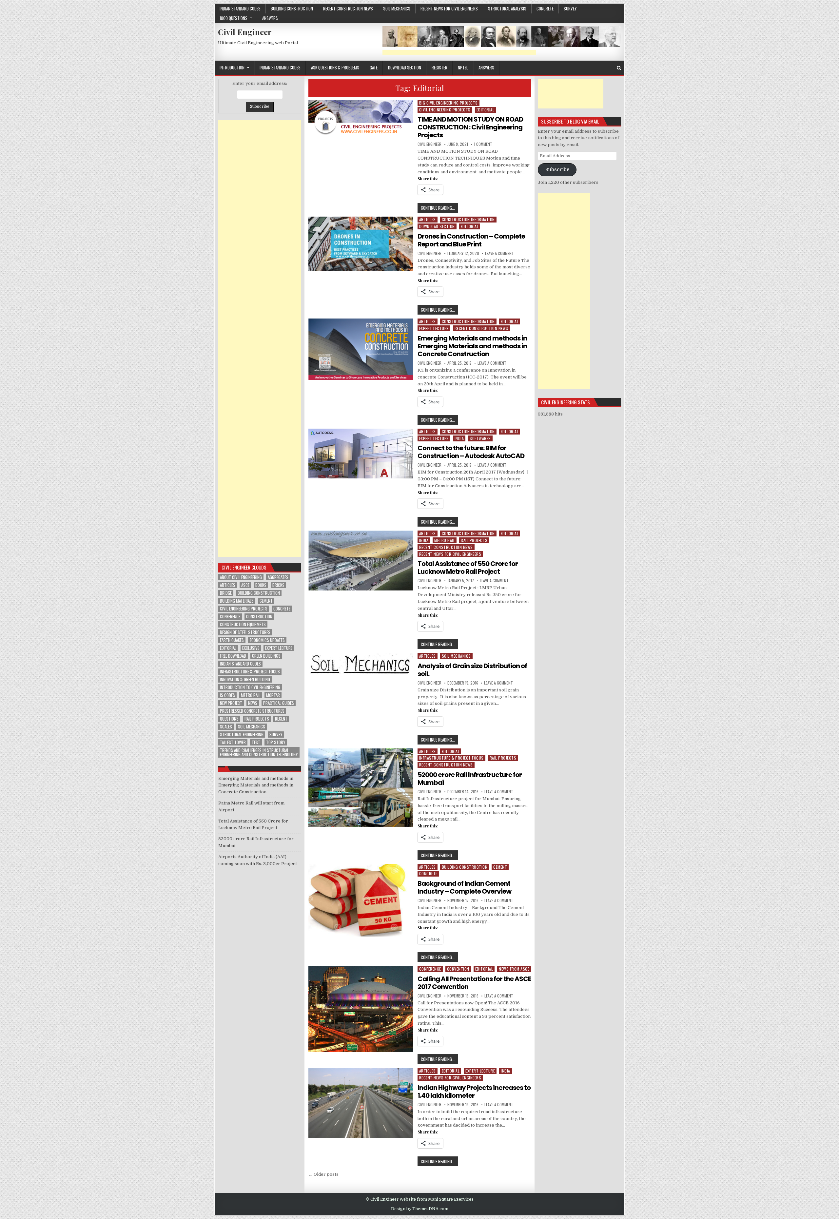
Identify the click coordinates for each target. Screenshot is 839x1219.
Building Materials (237, 601)
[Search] (619, 68)
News (252, 703)
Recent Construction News (348, 8)
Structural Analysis (507, 8)
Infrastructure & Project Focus (451, 758)
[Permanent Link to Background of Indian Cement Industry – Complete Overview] (360, 900)
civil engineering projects (243, 609)
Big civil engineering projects (448, 103)
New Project (231, 703)
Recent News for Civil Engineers (449, 8)
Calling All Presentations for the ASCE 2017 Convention (474, 982)
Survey (570, 8)
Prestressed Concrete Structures (252, 711)
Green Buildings (266, 656)
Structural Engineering (241, 734)
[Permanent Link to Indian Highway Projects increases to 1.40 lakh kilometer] (360, 1103)
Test (256, 742)
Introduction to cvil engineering (250, 687)
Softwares (480, 438)
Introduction (232, 67)
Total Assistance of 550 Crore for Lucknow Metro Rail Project (468, 567)
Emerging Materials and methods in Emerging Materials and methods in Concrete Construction (472, 346)
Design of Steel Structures (245, 632)
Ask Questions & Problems (335, 67)
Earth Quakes (232, 640)
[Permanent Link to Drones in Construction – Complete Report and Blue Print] (360, 244)
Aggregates (278, 577)
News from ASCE (514, 969)
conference (230, 616)
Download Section (404, 67)
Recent (281, 719)
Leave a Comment (499, 253)
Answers (270, 18)
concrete (545, 8)
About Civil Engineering (241, 577)
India (459, 438)
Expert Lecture (434, 328)
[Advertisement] (459, 52)
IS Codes (227, 695)
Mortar (273, 695)
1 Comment (483, 144)
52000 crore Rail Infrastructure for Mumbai (470, 778)
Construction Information (468, 219)
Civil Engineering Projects (445, 109)
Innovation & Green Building (245, 679)
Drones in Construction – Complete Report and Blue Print (471, 240)
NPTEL (463, 67)
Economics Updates (267, 640)
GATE (374, 67)
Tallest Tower (233, 742)
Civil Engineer (245, 32)
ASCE (245, 585)
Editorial (486, 109)
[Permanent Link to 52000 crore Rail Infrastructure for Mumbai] (360, 787)
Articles (427, 219)
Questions (229, 719)
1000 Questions (233, 18)
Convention (458, 969)
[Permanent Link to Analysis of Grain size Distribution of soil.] (360, 663)
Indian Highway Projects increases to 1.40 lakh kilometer (474, 1091)
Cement (500, 867)
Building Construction (292, 8)
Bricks (278, 585)
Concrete (281, 609)
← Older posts (323, 1174)
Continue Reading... (439, 208)
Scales (226, 727)
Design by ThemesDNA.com (419, 1209)
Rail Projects (474, 540)
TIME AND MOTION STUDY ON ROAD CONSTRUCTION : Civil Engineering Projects (470, 127)
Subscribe (557, 169)
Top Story (275, 742)
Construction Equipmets (243, 624)
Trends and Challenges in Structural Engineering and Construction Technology (259, 752)
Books (260, 585)
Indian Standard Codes (240, 8)
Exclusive (250, 648)
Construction (259, 616)
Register (439, 67)
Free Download (233, 656)
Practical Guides (278, 703)
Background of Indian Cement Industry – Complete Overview (465, 887)
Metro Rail (444, 540)
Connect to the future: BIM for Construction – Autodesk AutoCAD (471, 451)
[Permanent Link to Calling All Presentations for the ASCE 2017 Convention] (360, 1009)
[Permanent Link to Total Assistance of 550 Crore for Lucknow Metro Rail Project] (360, 560)
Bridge (226, 593)
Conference (430, 969)
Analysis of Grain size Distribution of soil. (472, 669)
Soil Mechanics (396, 8)
